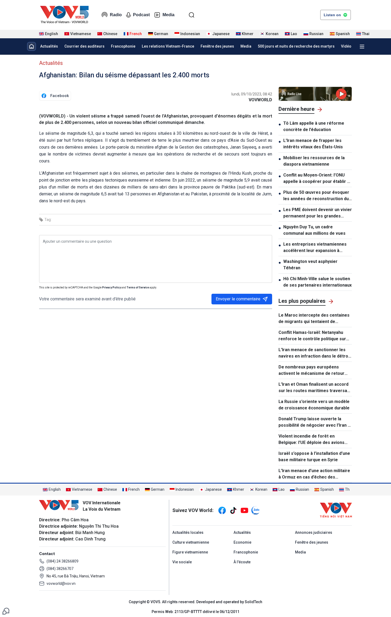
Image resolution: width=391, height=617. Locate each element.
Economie (242, 542)
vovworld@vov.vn (61, 583)
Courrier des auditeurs (84, 46)
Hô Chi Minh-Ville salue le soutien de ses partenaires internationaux (317, 282)
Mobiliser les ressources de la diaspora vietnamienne (314, 161)
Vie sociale (182, 562)
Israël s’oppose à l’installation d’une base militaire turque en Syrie (314, 456)
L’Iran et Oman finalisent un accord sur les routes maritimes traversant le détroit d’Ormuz (314, 388)
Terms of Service (138, 287)
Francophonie (123, 46)
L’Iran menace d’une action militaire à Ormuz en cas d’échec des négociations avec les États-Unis (314, 474)
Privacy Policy (111, 287)
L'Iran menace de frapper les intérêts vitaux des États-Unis (313, 143)
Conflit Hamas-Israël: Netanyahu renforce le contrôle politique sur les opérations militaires (312, 336)
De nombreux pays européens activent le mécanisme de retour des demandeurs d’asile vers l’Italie (314, 370)
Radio (116, 14)
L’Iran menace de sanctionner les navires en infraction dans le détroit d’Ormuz (314, 353)
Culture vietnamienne (190, 542)
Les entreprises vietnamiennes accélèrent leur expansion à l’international (315, 248)
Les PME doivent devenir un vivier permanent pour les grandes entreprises (317, 213)
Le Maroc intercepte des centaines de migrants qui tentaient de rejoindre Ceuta (314, 319)
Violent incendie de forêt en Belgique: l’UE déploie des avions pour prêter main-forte (311, 440)
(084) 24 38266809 (62, 561)
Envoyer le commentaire (238, 298)
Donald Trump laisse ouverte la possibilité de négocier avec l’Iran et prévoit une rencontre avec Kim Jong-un (315, 422)
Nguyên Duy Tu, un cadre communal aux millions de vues (314, 230)
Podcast (141, 14)
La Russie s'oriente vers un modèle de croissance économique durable (314, 404)
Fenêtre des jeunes (217, 46)
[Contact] (6, 610)
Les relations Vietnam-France (168, 46)
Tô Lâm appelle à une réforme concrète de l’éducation (313, 126)
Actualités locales (187, 532)
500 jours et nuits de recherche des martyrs (296, 46)
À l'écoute (242, 562)
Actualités (49, 46)
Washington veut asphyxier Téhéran (310, 264)
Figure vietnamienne (190, 552)
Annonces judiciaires (313, 532)
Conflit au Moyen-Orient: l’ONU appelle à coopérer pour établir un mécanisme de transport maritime (317, 179)
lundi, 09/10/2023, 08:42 (251, 94)
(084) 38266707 (60, 568)
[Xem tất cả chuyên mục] (362, 46)
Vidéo (346, 46)
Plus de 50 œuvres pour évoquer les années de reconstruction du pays (316, 196)
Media (168, 14)
